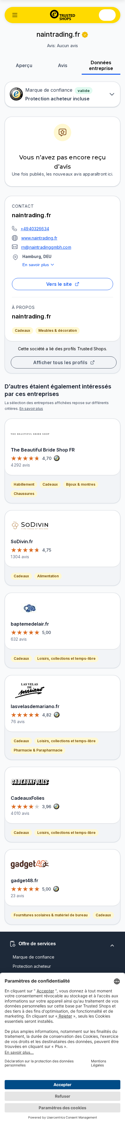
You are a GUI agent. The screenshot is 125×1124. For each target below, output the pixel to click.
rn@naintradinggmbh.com (46, 247)
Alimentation (48, 576)
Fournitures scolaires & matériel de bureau (51, 915)
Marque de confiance (33, 957)
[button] (14, 15)
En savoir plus (35, 264)
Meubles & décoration (57, 330)
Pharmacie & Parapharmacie (38, 750)
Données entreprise (101, 65)
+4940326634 (35, 228)
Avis (62, 65)
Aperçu (24, 65)
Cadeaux (22, 330)
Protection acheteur (32, 966)
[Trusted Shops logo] (62, 15)
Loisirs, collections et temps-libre (66, 658)
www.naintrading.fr (39, 237)
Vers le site (59, 284)
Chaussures (24, 493)
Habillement (24, 484)
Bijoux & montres (80, 484)
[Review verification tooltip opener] (85, 34)
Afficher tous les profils (60, 362)
